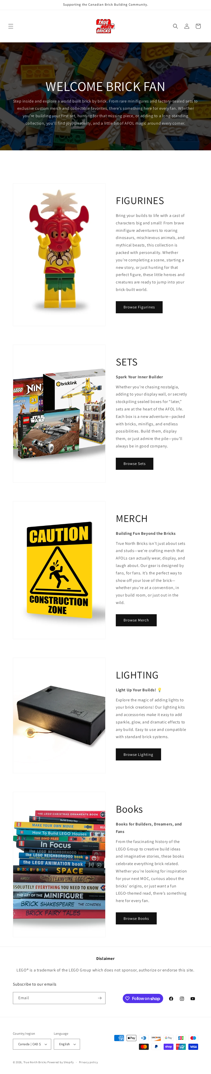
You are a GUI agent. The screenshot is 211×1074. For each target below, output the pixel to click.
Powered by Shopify (60, 1062)
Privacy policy (88, 1062)
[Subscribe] (99, 998)
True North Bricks (35, 1062)
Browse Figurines (139, 307)
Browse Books (136, 918)
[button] (10, 26)
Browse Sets (135, 463)
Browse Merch (136, 620)
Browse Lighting (138, 754)
